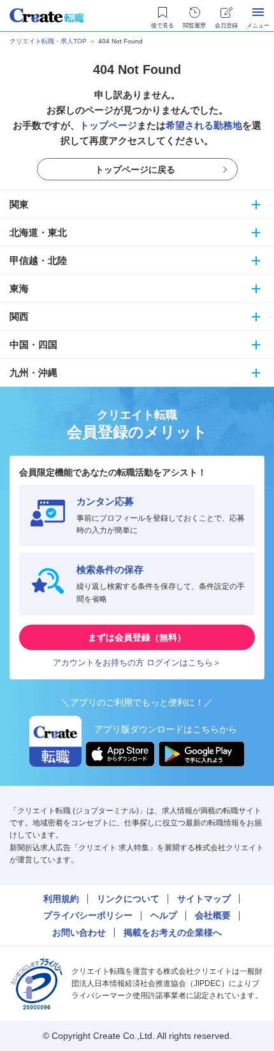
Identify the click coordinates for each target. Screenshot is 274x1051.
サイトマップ (204, 899)
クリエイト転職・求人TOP (48, 41)
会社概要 (213, 915)
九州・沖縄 (33, 372)
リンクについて (128, 899)
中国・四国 (33, 344)
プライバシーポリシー (88, 915)
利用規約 (61, 899)
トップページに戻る (135, 169)
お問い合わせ (79, 932)
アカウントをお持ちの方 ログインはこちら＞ (137, 662)
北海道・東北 (38, 232)
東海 (19, 288)
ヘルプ (163, 915)
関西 (19, 316)
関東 (19, 204)
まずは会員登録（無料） (137, 637)
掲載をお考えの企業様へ (173, 932)
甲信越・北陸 (38, 260)
